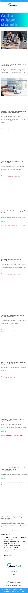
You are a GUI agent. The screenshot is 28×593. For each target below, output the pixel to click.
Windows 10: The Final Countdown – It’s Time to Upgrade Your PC (13, 468)
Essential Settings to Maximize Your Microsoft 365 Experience (12, 162)
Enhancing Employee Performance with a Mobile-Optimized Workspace (13, 111)
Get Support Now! (14, 578)
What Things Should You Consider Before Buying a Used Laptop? (13, 363)
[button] (14, 10)
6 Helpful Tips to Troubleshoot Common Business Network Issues (13, 316)
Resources (14, 571)
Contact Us (14, 574)
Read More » (3, 74)
